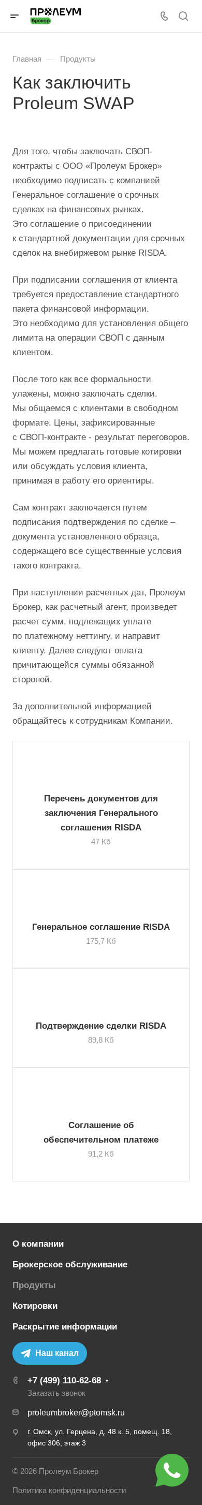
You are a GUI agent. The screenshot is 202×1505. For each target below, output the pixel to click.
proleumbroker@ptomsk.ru (76, 1412)
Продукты (34, 1285)
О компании (38, 1244)
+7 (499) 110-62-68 (64, 1380)
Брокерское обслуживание (69, 1264)
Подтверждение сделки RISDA (101, 1026)
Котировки (34, 1306)
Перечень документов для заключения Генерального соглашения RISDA (101, 813)
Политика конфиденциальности (69, 1490)
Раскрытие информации (64, 1327)
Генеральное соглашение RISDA (101, 927)
